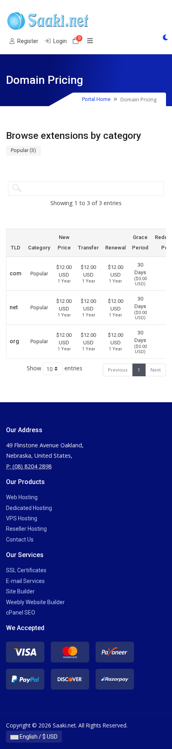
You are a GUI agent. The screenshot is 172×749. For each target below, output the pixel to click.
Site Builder (20, 591)
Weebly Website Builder (35, 602)
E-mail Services (25, 581)
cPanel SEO (20, 612)
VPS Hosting (21, 518)
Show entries (54, 368)
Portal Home (96, 99)
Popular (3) (23, 150)
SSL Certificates (26, 570)
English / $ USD (38, 736)
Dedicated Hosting (29, 508)
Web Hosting (22, 497)
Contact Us (20, 539)
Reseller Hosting (26, 529)
